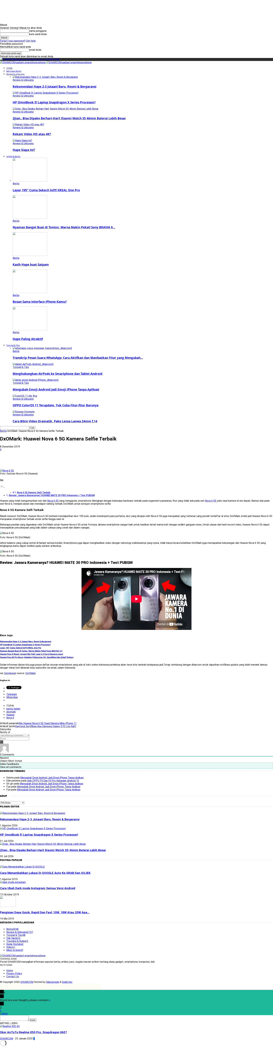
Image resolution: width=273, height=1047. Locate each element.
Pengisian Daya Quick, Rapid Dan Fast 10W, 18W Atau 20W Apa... (45, 912)
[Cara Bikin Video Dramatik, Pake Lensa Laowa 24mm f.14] (24, 411)
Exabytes (67, 982)
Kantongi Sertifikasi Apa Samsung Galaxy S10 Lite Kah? (45, 726)
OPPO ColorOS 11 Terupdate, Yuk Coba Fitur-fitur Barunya (55, 405)
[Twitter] (41, 460)
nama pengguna (37, 30)
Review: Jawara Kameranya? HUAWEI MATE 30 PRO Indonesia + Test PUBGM (52, 495)
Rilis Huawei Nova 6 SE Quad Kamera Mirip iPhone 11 (47, 723)
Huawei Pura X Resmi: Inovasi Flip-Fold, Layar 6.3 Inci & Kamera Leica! (31, 654)
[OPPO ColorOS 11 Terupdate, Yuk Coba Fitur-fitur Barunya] (25, 395)
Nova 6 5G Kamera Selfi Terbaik (33, 492)
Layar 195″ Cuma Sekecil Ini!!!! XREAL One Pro (46, 190)
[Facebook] (30, 460)
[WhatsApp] (52, 460)
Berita (16, 183)
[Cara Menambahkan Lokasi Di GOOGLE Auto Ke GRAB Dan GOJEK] (22, 866)
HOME (9, 68)
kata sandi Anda (38, 34)
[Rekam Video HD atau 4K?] (28, 124)
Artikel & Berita (13, 156)
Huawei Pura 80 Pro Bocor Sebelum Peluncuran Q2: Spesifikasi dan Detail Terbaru (36, 657)
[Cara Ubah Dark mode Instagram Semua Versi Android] (13, 882)
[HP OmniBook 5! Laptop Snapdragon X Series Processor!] (46, 92)
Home (9, 970)
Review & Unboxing (15, 74)
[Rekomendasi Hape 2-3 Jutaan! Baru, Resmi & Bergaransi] (45, 76)
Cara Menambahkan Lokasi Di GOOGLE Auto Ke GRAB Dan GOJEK (45, 873)
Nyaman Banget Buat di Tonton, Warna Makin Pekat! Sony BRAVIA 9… (64, 227)
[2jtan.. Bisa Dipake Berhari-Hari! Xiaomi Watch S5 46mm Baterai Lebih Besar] (55, 108)
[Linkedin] (64, 460)
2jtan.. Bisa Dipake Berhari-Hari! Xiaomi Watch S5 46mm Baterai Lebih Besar (69, 118)
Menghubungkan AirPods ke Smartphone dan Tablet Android (57, 374)
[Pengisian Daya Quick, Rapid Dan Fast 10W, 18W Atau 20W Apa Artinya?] (8, 906)
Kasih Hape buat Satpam (31, 264)
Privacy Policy (14, 973)
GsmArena (9, 673)
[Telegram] (87, 460)
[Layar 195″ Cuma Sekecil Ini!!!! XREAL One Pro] (30, 180)
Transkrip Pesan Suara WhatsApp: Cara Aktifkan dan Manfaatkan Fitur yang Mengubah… (78, 358)
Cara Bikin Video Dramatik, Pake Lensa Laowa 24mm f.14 (55, 421)
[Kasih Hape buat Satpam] (30, 254)
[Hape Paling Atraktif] (30, 329)
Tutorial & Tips (13, 345)
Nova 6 (10, 717)
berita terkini (13, 708)
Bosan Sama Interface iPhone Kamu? (40, 302)
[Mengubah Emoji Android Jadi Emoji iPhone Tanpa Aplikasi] (36, 379)
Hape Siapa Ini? (24, 150)
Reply (4, 1013)
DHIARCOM (26, 982)
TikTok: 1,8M (149, 5)
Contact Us (12, 976)
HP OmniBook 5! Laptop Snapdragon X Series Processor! (54, 102)
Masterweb (52, 982)
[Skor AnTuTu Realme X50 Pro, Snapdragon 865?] (10, 1026)
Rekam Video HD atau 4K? (32, 134)
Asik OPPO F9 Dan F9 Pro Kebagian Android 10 (53, 780)
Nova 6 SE (211, 500)
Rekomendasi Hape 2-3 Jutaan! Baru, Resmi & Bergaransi (54, 86)
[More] (98, 460)
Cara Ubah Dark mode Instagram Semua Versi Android (37, 888)
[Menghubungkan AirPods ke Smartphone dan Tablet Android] (33, 364)
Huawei (10, 714)
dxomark (11, 711)
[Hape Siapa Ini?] (22, 140)
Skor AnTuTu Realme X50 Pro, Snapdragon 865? (33, 1032)
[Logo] (23, 62)
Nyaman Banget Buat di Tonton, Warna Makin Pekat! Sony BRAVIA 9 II (31, 651)
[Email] (75, 460)
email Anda (35, 49)
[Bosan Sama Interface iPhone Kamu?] (30, 292)
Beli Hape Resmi (13, 71)
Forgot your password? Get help (18, 40)
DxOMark (30, 673)
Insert (32, 1020)
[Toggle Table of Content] (2, 487)
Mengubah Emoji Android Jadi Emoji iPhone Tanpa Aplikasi (56, 389)
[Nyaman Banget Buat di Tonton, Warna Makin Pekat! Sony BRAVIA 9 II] (30, 217)
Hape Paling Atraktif (28, 339)
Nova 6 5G (53, 500)
